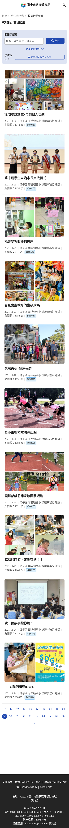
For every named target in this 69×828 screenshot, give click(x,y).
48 (11, 708)
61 (30, 716)
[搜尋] (55, 41)
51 (30, 708)
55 (57, 708)
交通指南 (7, 782)
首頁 (4, 16)
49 (17, 708)
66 (63, 716)
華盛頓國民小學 (36, 57)
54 (50, 708)
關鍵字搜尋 (10, 34)
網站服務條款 (29, 787)
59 (17, 716)
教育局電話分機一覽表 (28, 782)
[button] (4, 5)
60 (23, 716)
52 (37, 708)
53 (44, 708)
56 (63, 708)
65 (56, 716)
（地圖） (34, 800)
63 (43, 716)
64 (50, 716)
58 (10, 716)
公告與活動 (17, 16)
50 (24, 708)
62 (37, 716)
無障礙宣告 (46, 787)
